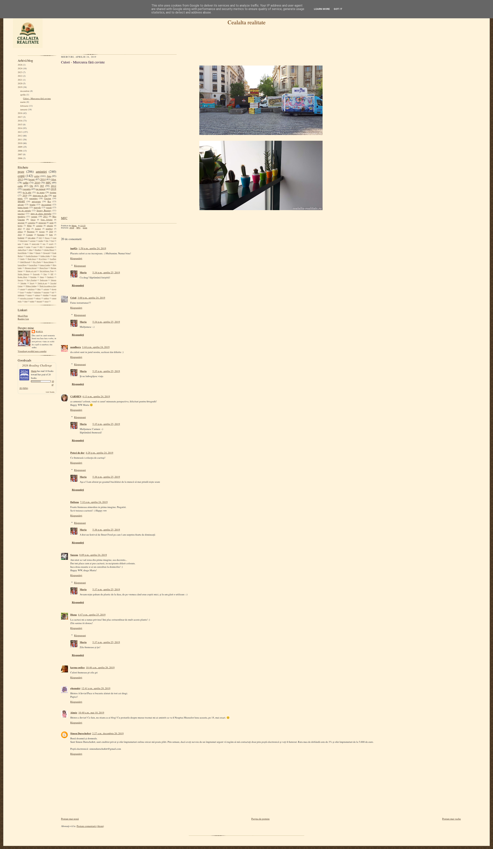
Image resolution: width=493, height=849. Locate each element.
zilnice (20, 231)
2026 (20, 64)
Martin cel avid (31, 271)
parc (44, 244)
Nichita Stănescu (23, 274)
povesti (42, 231)
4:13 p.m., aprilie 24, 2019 (96, 396)
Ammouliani (50, 247)
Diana (73, 614)
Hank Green (32, 259)
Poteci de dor (77, 452)
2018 (20, 113)
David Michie (22, 253)
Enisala (38, 253)
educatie (50, 225)
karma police (77, 667)
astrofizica (31, 289)
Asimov (38, 228)
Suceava (20, 280)
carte (20, 186)
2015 (20, 124)
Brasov (47, 238)
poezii (49, 207)
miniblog (49, 228)
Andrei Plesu (22, 250)
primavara (42, 222)
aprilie (23, 94)
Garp (54, 256)
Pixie (45, 274)
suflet (26, 182)
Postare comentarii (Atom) (90, 826)
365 (42, 186)
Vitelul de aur (42, 283)
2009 (20, 146)
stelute (28, 247)
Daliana (74, 502)
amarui (22, 289)
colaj (36, 176)
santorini (20, 247)
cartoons (46, 289)
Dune (31, 253)
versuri (34, 216)
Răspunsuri (80, 265)
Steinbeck (50, 277)
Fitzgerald (46, 253)
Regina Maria (22, 277)
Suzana (74, 555)
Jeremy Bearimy (44, 210)
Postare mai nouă (70, 818)
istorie (26, 244)
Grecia (33, 219)
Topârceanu (43, 280)
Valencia (53, 280)
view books (50, 392)
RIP (52, 274)
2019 (20, 87)
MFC (48, 182)
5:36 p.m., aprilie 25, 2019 (106, 476)
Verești (32, 283)
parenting (33, 198)
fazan (22, 292)
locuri (32, 179)
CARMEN (75, 396)
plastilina (46, 295)
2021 (20, 79)
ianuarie (23, 109)
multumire (21, 295)
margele (37, 207)
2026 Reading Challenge (37, 365)
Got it (338, 9)
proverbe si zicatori (26, 298)
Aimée (73, 712)
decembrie (24, 90)
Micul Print (23, 315)
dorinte (53, 192)
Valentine (23, 283)
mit (53, 292)
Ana (49, 176)
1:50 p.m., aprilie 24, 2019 (92, 248)
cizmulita (31, 222)
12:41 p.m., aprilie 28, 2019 (95, 688)
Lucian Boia (33, 265)
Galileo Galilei (45, 256)
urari (34, 247)
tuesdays (21, 216)
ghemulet (75, 688)
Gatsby (22, 259)
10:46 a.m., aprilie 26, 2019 (100, 667)
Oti (31, 186)
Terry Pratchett (32, 280)
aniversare (36, 201)
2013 (20, 132)
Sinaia (42, 277)
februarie (24, 105)
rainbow (46, 298)
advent (21, 204)
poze (21, 171)
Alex (53, 179)
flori (52, 241)
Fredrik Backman (32, 256)
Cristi (54, 238)
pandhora (75, 347)
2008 (20, 150)
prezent (53, 295)
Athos (30, 250)
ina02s (73, 248)
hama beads (23, 207)
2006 (20, 158)
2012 (20, 135)
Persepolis (36, 274)
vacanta (27, 189)
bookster (21, 237)
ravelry (51, 244)
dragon (54, 289)
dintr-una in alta (40, 195)
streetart (39, 301)
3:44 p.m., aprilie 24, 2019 (96, 347)
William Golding (31, 286)
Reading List (23, 318)
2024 (20, 68)
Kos (49, 201)
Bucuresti (30, 231)
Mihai (29, 225)
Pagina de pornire (260, 818)
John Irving (23, 241)
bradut (32, 204)
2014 (20, 128)
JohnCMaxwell (25, 262)
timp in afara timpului (41, 213)
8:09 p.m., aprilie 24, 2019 (93, 555)
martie (23, 101)
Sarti (51, 234)
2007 (20, 154)
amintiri (41, 171)
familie (40, 241)
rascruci (21, 213)
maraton (46, 292)
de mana (40, 192)
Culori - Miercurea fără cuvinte (37, 98)
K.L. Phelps (37, 262)
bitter (39, 289)
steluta (32, 301)
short (25, 301)
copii (21, 175)
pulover (38, 298)
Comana (29, 234)
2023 (20, 72)
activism (32, 241)
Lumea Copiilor (45, 265)
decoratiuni (46, 204)
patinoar (37, 295)
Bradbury (38, 250)
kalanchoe (37, 292)
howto (20, 225)
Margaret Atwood (31, 268)
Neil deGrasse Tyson (47, 271)
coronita (39, 225)
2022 (20, 75)
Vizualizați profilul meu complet (32, 351)
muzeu (29, 295)
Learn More (322, 9)
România (33, 277)
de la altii (27, 192)
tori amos (31, 237)
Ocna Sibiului (46, 219)
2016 (20, 120)
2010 (20, 143)
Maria (39, 331)
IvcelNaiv (53, 259)
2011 (20, 139)
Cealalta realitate (247, 22)
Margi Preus (43, 268)
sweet (46, 301)
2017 (20, 116)
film (47, 241)
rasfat (51, 222)
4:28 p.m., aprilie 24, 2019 (99, 452)
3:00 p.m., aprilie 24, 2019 (91, 297)
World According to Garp (47, 286)
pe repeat (40, 189)
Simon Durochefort (80, 733)
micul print (35, 244)
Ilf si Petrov (43, 259)
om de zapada (24, 210)
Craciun (47, 198)
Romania (40, 234)
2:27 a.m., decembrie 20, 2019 (108, 733)
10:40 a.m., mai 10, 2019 (91, 712)
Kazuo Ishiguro (49, 262)
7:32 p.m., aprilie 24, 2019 (94, 502)
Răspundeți (76, 258)
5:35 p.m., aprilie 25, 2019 (106, 371)
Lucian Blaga (22, 265)
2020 (20, 83)
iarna (19, 244)
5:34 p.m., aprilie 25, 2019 (106, 272)
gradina (29, 292)
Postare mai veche (451, 818)
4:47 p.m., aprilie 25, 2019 (92, 614)
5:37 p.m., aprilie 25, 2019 (106, 589)
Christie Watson (49, 250)
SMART (21, 201)
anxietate (21, 222)
